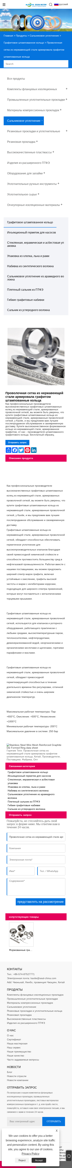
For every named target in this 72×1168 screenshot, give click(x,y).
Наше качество (15, 1055)
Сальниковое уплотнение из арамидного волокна (35, 278)
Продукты (21, 35)
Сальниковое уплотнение (44, 35)
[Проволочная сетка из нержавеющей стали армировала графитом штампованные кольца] (36, 357)
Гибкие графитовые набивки (25, 299)
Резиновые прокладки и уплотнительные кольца (34, 1010)
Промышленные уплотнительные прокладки (32, 998)
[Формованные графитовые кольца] (21, 934)
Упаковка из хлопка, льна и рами (28, 256)
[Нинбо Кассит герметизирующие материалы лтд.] (36, 7)
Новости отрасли (16, 1076)
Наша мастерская (17, 1043)
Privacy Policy (30, 1153)
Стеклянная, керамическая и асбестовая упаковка (35, 244)
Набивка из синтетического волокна (30, 266)
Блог (9, 1072)
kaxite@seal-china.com (43, 978)
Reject (22, 1160)
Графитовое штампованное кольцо (24, 42)
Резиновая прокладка (19, 1014)
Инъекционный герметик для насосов (31, 232)
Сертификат (14, 1039)
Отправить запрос (17, 442)
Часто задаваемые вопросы (23, 1059)
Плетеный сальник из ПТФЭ (25, 289)
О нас (10, 1035)
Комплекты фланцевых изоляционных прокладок (35, 994)
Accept (39, 1160)
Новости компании (17, 1080)
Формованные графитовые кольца (22, 950)
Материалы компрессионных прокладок (30, 1002)
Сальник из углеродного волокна (28, 310)
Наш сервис (14, 1047)
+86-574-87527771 (24, 974)
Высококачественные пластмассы (26, 1019)
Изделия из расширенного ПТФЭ (26, 1023)
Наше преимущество (19, 1051)
